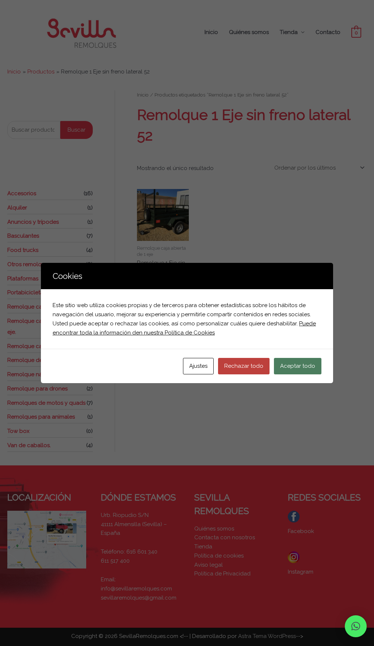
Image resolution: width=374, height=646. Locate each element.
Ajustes (198, 366)
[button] (356, 626)
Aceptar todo (297, 366)
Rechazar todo (243, 366)
